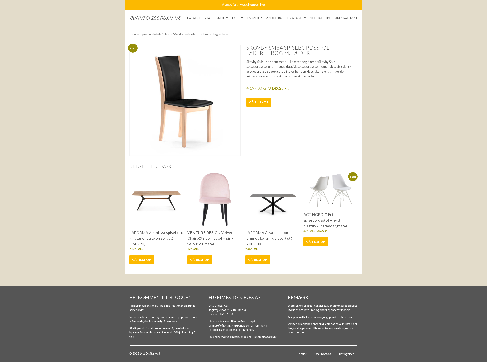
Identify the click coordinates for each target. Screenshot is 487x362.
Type (236, 17)
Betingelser (346, 354)
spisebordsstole (151, 34)
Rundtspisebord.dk (155, 17)
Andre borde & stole (284, 17)
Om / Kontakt (346, 17)
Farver (253, 17)
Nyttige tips (320, 17)
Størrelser (214, 17)
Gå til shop (258, 102)
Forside (194, 17)
